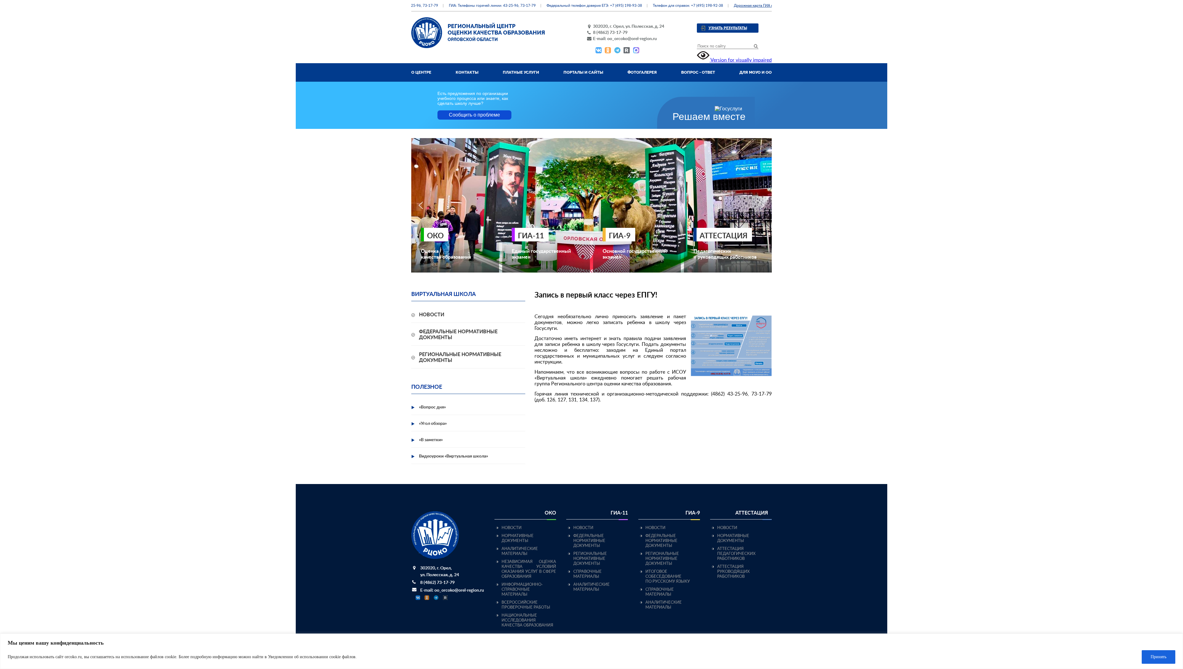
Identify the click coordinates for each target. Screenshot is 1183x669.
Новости (431, 314)
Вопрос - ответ (698, 72)
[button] (421, 205)
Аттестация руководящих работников (733, 572)
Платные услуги (521, 72)
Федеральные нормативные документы (589, 541)
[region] (591, 651)
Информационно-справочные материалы (522, 590)
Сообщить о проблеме (474, 114)
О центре (421, 72)
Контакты (467, 72)
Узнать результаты (728, 28)
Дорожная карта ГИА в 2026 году (744, 5)
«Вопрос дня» (432, 407)
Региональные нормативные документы (590, 559)
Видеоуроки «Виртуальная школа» (453, 456)
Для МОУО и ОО (755, 72)
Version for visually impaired (740, 60)
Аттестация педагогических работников (736, 554)
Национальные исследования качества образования (527, 620)
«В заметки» (431, 440)
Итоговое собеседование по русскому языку (667, 577)
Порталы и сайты (583, 72)
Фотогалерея (642, 72)
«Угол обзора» (433, 423)
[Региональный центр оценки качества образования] (426, 46)
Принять (1158, 657)
